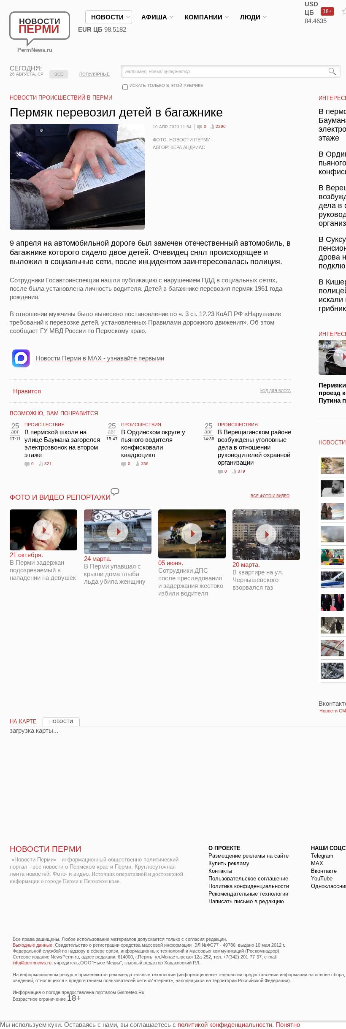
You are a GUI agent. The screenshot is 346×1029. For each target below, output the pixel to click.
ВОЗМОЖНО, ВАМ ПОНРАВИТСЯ (54, 413)
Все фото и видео (270, 496)
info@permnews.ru (32, 962)
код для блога (275, 391)
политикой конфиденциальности (225, 1024)
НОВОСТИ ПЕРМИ (45, 849)
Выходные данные (32, 945)
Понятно (288, 1024)
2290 (221, 126)
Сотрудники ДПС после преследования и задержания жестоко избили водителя (190, 578)
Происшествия (44, 424)
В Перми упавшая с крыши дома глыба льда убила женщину (115, 570)
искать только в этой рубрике (166, 85)
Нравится (27, 391)
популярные (94, 74)
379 (241, 471)
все (58, 74)
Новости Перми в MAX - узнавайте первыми (100, 358)
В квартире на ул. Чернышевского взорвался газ (258, 576)
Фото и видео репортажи (60, 497)
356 (145, 463)
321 (48, 463)
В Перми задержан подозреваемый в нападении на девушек (43, 566)
